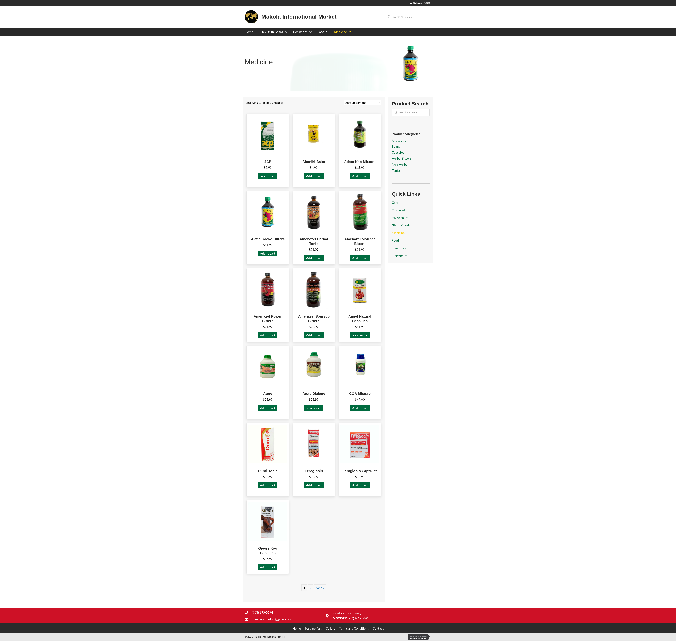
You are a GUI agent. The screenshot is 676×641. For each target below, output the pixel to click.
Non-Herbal (400, 164)
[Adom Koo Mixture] (359, 134)
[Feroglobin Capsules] (359, 444)
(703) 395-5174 (262, 612)
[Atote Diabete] (314, 366)
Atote (267, 394)
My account (400, 218)
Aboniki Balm (313, 162)
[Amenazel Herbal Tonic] (314, 212)
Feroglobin (314, 471)
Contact (378, 628)
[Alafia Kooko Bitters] (267, 212)
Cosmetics (300, 32)
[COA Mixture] (359, 366)
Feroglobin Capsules (360, 471)
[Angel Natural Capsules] (359, 289)
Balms (396, 146)
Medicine (340, 32)
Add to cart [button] (313, 176)
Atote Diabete (313, 394)
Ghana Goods (401, 225)
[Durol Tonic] (267, 444)
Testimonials (313, 628)
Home (249, 32)
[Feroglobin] (314, 444)
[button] (286, 32)
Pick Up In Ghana (271, 32)
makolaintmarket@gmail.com (271, 619)
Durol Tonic (267, 471)
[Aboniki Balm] (314, 134)
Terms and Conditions (354, 628)
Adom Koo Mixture (359, 162)
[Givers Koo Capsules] (267, 521)
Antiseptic (399, 140)
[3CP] (267, 134)
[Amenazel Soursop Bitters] (314, 289)
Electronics (399, 256)
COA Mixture (360, 394)
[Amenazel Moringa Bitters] (359, 212)
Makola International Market (299, 17)
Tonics (396, 170)
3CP (267, 162)
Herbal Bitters (401, 158)
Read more (267, 176)
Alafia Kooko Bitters (268, 239)
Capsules (398, 152)
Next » (320, 588)
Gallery (330, 628)
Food (320, 32)
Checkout (398, 210)
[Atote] (267, 366)
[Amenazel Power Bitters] (267, 289)
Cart (395, 202)
